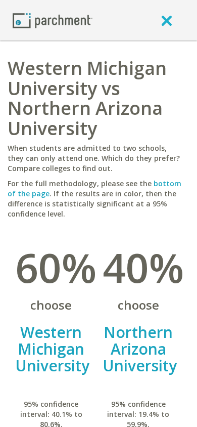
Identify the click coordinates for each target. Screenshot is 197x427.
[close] (167, 20)
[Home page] (52, 20)
